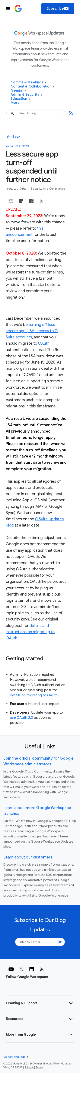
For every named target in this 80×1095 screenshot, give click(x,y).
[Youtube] (11, 969)
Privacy (29, 1067)
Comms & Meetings (28, 82)
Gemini (18, 91)
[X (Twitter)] (21, 969)
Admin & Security (26, 95)
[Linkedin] (31, 969)
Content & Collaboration (32, 86)
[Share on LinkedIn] (21, 201)
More (17, 103)
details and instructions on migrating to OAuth (30, 631)
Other (24, 188)
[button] (40, 1003)
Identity (11, 188)
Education (20, 99)
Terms (39, 1067)
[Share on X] (41, 201)
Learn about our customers (27, 857)
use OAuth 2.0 (21, 718)
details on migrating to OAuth (34, 695)
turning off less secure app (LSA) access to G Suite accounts (32, 330)
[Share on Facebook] (31, 201)
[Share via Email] (11, 201)
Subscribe (58, 8)
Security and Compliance (48, 188)
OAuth (43, 343)
